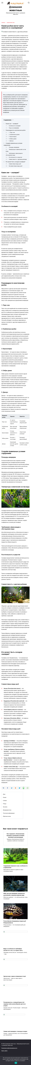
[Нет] (29, 1060)
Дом (4, 794)
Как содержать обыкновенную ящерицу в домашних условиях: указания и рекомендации (15, 835)
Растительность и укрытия (15, 157)
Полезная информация (8, 813)
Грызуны (5, 807)
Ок (16, 1062)
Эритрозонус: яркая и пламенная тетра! (14, 976)
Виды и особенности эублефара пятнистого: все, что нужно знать (13, 949)
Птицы (4, 803)
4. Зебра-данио (12, 138)
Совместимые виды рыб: (15, 164)
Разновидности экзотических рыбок (16, 130)
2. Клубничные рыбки (14, 134)
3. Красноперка (12, 136)
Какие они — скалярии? (12, 123)
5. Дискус (11, 141)
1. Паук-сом (12, 132)
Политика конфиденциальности (9, 1048)
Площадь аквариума (14, 147)
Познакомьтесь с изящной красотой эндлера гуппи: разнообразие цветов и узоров (14, 1004)
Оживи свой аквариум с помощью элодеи (15, 1031)
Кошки (4, 797)
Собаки (5, 800)
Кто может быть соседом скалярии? (15, 161)
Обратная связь (7, 816)
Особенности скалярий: (15, 125)
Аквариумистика (7, 810)
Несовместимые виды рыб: (15, 166)
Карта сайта (4, 1050)
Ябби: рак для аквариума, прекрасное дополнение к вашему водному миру (14, 894)
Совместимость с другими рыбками (18, 159)
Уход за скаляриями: (14, 128)
